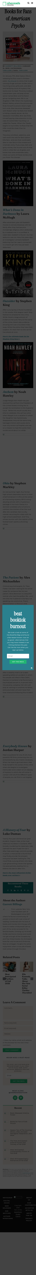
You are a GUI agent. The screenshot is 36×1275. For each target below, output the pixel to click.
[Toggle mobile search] (28, 3)
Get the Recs (18, 662)
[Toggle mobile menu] (32, 3)
